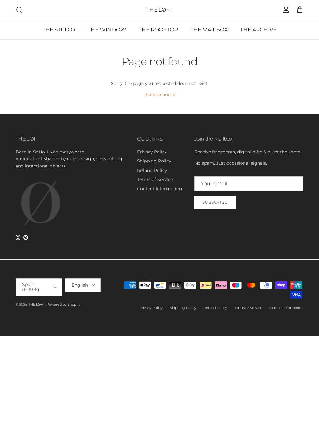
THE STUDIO (58, 30)
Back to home (159, 94)
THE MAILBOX (209, 30)
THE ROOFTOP (158, 30)
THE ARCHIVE (258, 30)
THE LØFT (36, 304)
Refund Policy (152, 170)
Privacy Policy (152, 152)
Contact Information (159, 188)
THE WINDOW (107, 30)
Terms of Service (155, 179)
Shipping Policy (154, 161)
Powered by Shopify (63, 304)
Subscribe (214, 202)
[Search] (19, 10)
